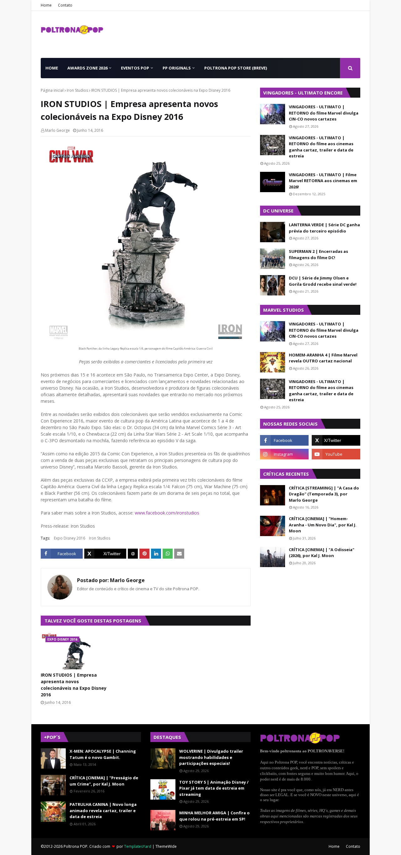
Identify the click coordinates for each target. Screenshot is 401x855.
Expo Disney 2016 (69, 538)
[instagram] (284, 454)
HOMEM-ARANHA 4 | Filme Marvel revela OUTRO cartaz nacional (323, 358)
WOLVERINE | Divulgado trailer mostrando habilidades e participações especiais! (211, 757)
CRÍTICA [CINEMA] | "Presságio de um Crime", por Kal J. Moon (104, 781)
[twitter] (336, 440)
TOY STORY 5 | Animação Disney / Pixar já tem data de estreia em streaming (213, 788)
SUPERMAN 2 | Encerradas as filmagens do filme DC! (318, 254)
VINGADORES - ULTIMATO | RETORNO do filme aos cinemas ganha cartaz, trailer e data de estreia (321, 147)
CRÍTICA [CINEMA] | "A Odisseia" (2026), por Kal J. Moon (321, 553)
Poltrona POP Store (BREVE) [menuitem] (235, 68)
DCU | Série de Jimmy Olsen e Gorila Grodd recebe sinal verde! (323, 281)
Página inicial (52, 90)
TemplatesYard (137, 846)
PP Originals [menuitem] (177, 68)
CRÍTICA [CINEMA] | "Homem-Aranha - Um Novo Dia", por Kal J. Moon (323, 525)
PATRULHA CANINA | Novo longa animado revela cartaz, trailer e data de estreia (103, 810)
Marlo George (57, 130)
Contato (65, 5)
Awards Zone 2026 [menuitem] (87, 68)
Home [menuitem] (51, 68)
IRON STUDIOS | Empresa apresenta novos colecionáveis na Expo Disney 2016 (74, 685)
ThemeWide (166, 846)
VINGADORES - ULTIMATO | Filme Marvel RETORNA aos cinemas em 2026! (323, 181)
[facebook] (284, 440)
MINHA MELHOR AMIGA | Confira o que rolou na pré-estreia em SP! (214, 816)
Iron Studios (77, 90)
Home (46, 5)
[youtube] (336, 454)
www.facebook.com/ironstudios (167, 513)
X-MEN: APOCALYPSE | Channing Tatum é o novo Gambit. (103, 754)
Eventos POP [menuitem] (135, 68)
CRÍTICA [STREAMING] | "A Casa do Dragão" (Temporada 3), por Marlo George (324, 494)
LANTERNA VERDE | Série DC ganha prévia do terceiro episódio (324, 228)
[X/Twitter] (105, 554)
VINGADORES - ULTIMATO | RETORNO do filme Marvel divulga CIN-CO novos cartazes (323, 113)
